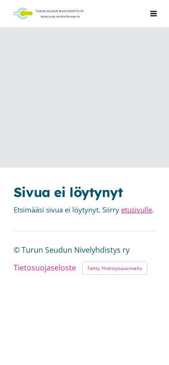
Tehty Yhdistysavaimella (114, 268)
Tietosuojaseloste (45, 268)
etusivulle (136, 209)
